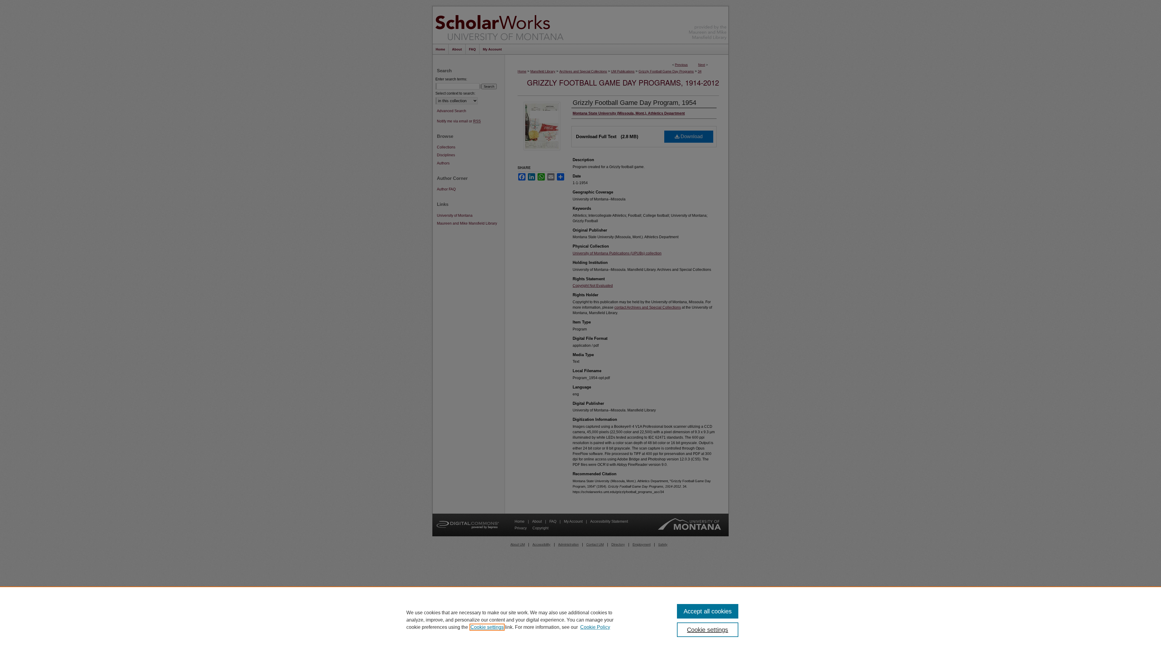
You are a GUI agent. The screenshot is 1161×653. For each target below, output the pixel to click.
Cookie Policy (595, 627)
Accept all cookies (708, 611)
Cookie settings (487, 627)
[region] (580, 619)
